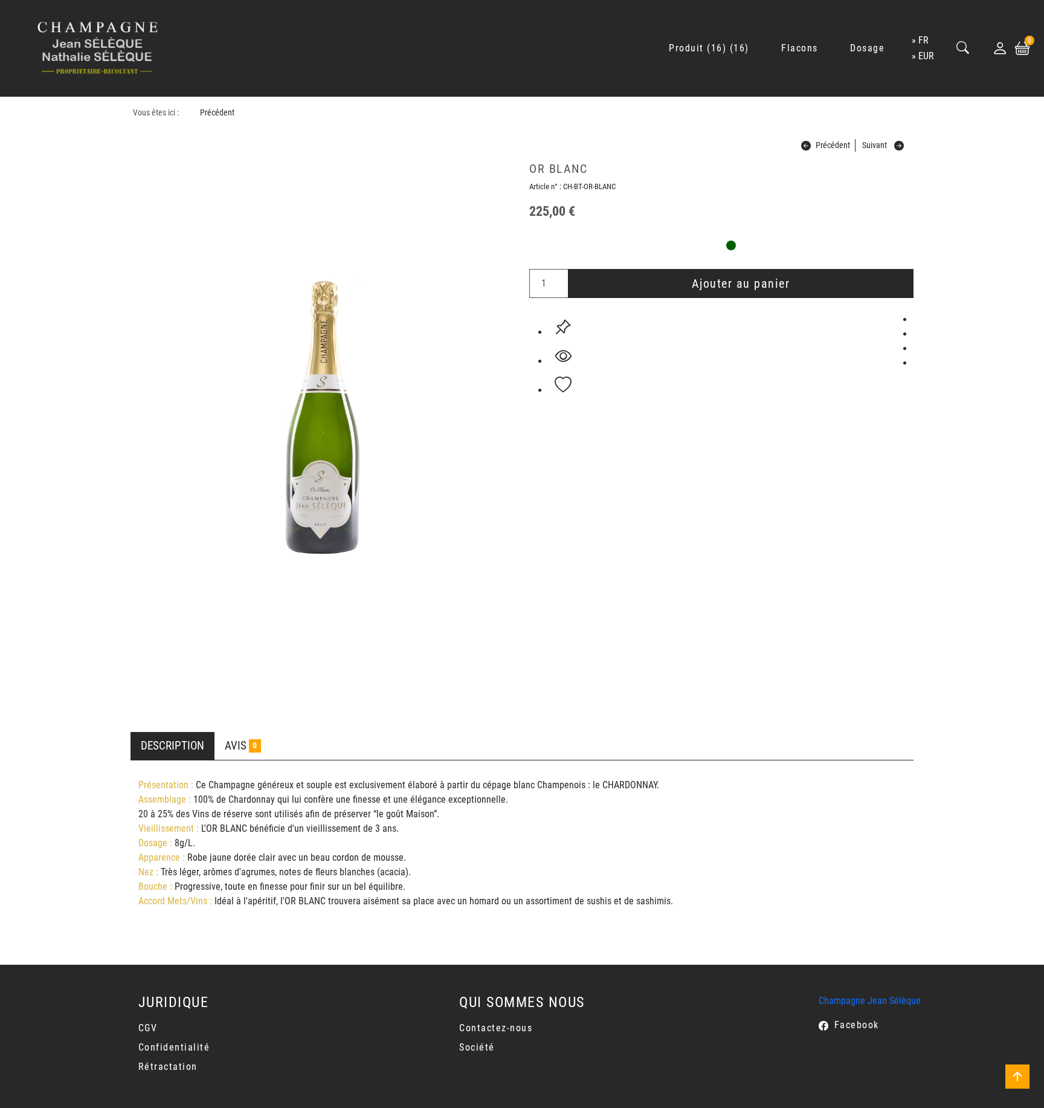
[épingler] (563, 327)
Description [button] (172, 746)
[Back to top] (1017, 1076)
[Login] (1000, 48)
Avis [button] (241, 746)
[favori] (563, 385)
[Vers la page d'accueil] (98, 48)
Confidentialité (174, 1047)
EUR (926, 56)
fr (923, 40)
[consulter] (563, 356)
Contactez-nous (495, 1028)
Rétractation (168, 1066)
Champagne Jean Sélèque (870, 1000)
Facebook (856, 1025)
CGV (148, 1028)
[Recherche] (963, 48)
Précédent (217, 113)
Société (477, 1047)
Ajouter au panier (741, 283)
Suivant (874, 145)
